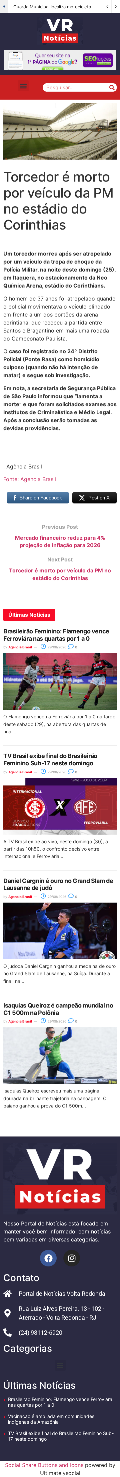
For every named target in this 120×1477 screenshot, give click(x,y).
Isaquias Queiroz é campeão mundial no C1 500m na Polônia (58, 1009)
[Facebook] (48, 1258)
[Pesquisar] (112, 87)
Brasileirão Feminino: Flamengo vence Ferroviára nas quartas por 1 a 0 (56, 635)
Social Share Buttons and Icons (44, 1465)
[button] (23, 85)
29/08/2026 (56, 647)
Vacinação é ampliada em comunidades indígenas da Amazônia (51, 1419)
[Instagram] (71, 1258)
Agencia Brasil (20, 647)
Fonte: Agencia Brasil (29, 479)
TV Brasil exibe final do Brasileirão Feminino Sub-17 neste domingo (50, 759)
